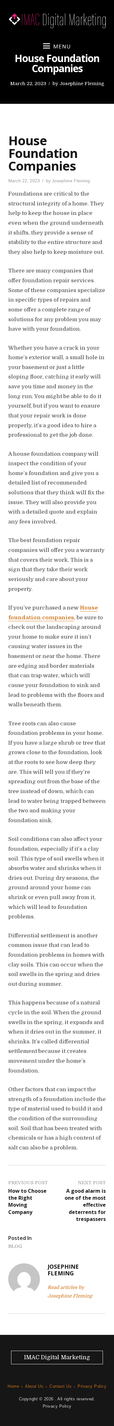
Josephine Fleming (82, 83)
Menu (62, 46)
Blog (15, 1246)
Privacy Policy (92, 1386)
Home (13, 1386)
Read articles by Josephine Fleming (70, 1292)
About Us (34, 1386)
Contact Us (60, 1386)
